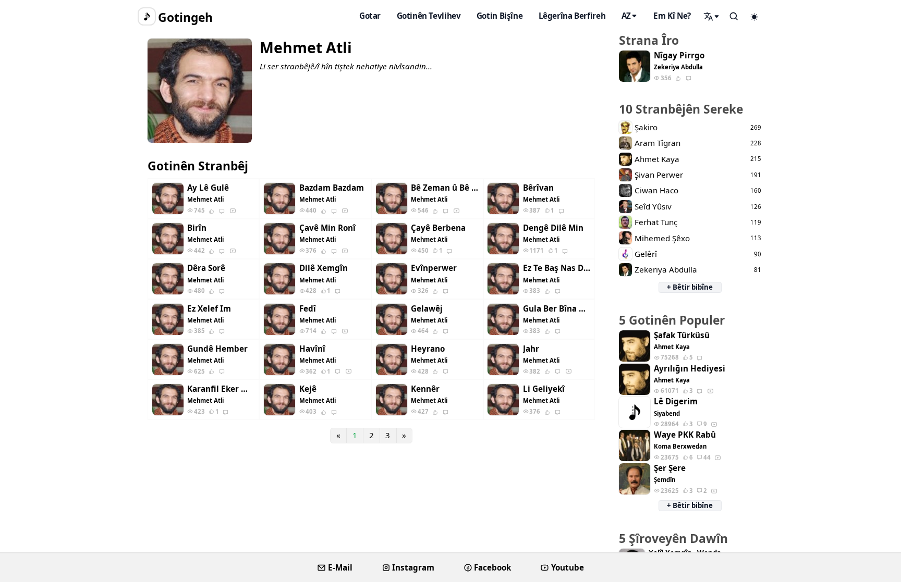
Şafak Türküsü (682, 335)
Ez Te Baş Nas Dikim (557, 268)
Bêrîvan (538, 188)
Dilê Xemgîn (323, 268)
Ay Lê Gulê (208, 188)
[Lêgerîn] (712, 16)
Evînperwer (434, 268)
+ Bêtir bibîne (690, 287)
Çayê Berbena (438, 228)
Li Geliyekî (544, 389)
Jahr (531, 349)
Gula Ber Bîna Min (557, 309)
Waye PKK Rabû (685, 435)
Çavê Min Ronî (327, 228)
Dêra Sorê (206, 268)
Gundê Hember (217, 349)
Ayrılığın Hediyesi (689, 369)
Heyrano (428, 349)
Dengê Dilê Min (553, 228)
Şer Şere (670, 468)
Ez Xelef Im (209, 309)
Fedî (307, 309)
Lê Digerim (676, 401)
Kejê (307, 389)
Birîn (196, 228)
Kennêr (425, 389)
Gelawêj (427, 309)
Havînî (312, 349)
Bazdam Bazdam (331, 188)
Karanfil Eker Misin (221, 389)
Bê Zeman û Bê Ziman (445, 188)
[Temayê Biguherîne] (754, 17)
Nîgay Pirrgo (679, 55)
